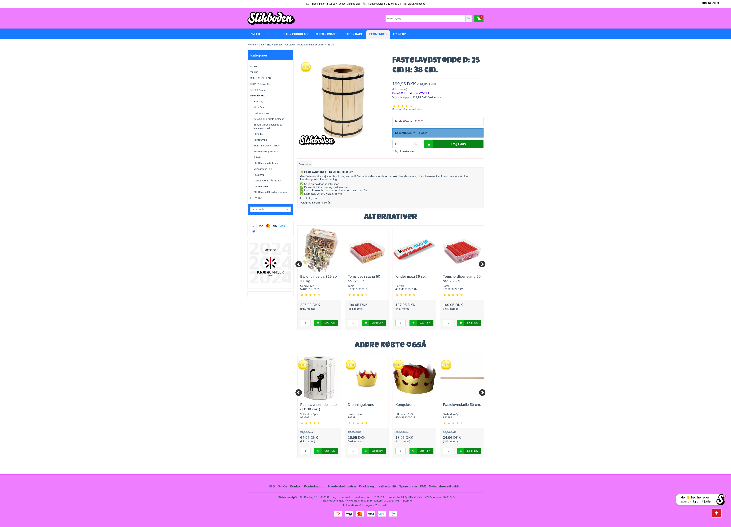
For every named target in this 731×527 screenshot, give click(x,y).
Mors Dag (259, 107)
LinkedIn (382, 505)
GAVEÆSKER (261, 186)
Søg (468, 18)
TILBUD (254, 72)
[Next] (482, 264)
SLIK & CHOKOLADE (261, 78)
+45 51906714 (375, 497)
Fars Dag (258, 101)
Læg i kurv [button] (458, 144)
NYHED (254, 66)
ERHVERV (256, 198)
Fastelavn (259, 175)
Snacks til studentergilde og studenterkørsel (268, 126)
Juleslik (258, 157)
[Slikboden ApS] (305, 18)
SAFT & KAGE (257, 89)
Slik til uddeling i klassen (266, 151)
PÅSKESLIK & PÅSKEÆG (267, 180)
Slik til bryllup (260, 140)
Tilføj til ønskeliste (403, 151)
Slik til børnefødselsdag (266, 163)
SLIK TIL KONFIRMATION (267, 145)
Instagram (367, 505)
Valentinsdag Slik (263, 169)
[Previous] (298, 264)
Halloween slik (261, 113)
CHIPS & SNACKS (260, 84)
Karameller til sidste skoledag (269, 119)
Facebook (351, 505)
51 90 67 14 (394, 3)
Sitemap (408, 500)
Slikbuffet (258, 134)
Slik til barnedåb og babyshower (270, 192)
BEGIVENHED (257, 95)
